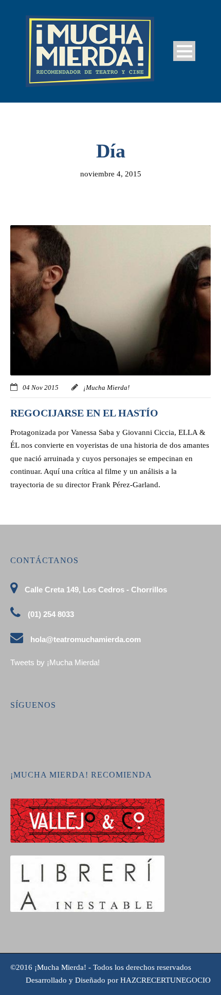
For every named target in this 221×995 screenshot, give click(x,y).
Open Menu (184, 51)
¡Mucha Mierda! (106, 387)
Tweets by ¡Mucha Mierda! (55, 662)
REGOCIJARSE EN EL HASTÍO (84, 413)
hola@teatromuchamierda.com (85, 639)
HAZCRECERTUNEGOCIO (165, 980)
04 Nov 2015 (41, 387)
